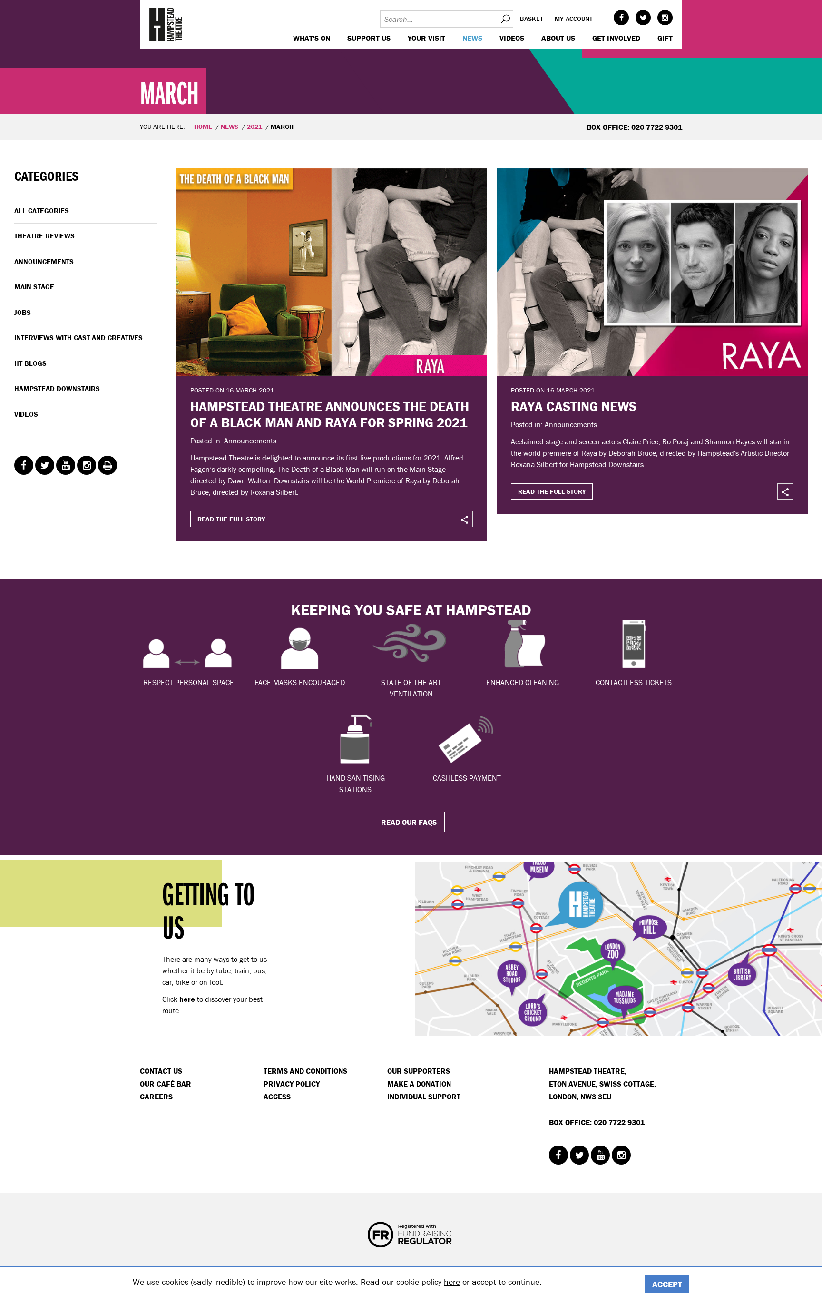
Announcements (44, 261)
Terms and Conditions (305, 1071)
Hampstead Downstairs (57, 388)
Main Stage (34, 286)
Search (504, 19)
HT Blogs (30, 363)
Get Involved (616, 38)
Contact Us (161, 1071)
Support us (369, 38)
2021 (254, 126)
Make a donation (419, 1083)
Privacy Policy (292, 1083)
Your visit (426, 38)
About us (558, 38)
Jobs (22, 312)
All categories (41, 210)
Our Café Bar (165, 1083)
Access (277, 1096)
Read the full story (231, 519)
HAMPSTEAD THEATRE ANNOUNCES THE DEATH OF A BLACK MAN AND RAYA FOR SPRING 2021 (329, 414)
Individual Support (423, 1096)
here (452, 1281)
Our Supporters (418, 1071)
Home (203, 126)
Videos (511, 38)
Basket (531, 18)
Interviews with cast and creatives (78, 337)
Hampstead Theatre (166, 24)
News (472, 38)
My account (574, 18)
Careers (156, 1096)
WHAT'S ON (311, 38)
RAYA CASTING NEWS (573, 406)
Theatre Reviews (44, 235)
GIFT (665, 38)
